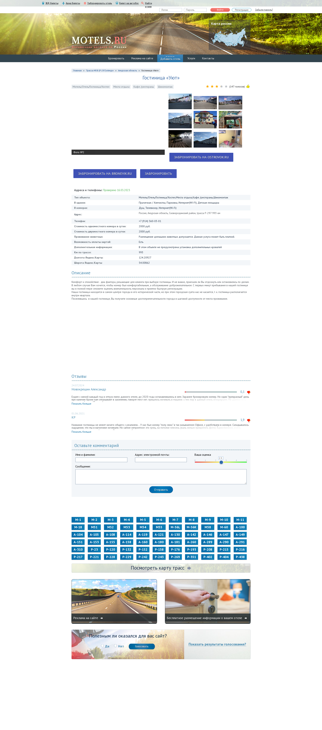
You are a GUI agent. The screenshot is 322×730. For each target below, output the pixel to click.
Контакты (208, 58)
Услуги (191, 58)
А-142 (191, 534)
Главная (77, 70)
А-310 (78, 549)
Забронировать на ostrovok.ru (201, 157)
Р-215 (224, 549)
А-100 (240, 527)
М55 (159, 527)
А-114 (126, 534)
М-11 (240, 519)
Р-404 (224, 557)
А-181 (175, 542)
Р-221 (94, 557)
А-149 (240, 534)
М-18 (78, 527)
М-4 (127, 519)
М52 (110, 527)
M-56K (191, 527)
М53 (127, 527)
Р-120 (110, 549)
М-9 (208, 519)
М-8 (192, 519)
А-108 (110, 534)
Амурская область (127, 70)
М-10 (224, 519)
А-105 (94, 534)
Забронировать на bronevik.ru (105, 173)
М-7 (175, 519)
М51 (94, 527)
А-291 (240, 542)
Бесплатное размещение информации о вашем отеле (205, 618)
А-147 (224, 534)
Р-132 (126, 549)
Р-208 (207, 549)
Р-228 (110, 557)
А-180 (159, 542)
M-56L (175, 527)
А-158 (126, 542)
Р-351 (191, 557)
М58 (208, 527)
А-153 (94, 542)
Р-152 (143, 549)
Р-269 (175, 557)
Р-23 (94, 549)
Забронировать (158, 173)
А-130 (175, 534)
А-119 (142, 534)
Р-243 (159, 557)
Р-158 (159, 549)
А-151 (78, 542)
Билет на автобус (129, 3)
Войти (220, 10)
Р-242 (143, 557)
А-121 (159, 534)
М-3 (110, 519)
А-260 (191, 542)
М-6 (159, 519)
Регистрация (241, 10)
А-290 (224, 542)
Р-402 (207, 557)
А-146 (207, 534)
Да (107, 646)
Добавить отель (170, 59)
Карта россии (221, 23)
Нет (121, 646)
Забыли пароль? (264, 9)
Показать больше (81, 403)
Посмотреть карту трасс (157, 568)
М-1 (78, 519)
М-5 (143, 519)
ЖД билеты (51, 3)
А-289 (207, 542)
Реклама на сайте (142, 58)
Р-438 (240, 557)
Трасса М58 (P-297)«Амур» (100, 70)
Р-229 (126, 557)
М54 (143, 527)
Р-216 (240, 549)
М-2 (94, 519)
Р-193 (191, 549)
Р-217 (78, 557)
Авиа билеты (73, 3)
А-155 (110, 542)
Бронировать (116, 58)
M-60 (224, 527)
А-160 (142, 542)
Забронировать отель (99, 3)
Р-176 (175, 549)
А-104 (78, 534)
